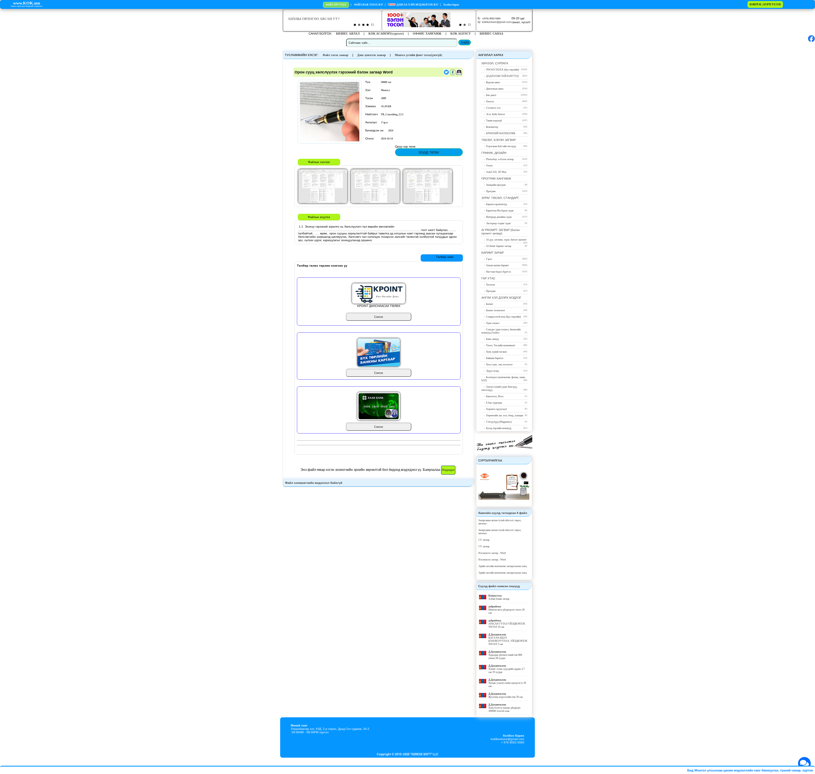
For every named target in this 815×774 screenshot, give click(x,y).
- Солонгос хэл (490, 107)
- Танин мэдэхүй (491, 120)
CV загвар (483, 539)
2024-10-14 (387, 138)
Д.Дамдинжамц (497, 634)
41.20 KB (386, 106)
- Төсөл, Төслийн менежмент (498, 345)
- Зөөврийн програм (493, 184)
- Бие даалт (488, 95)
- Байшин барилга (492, 358)
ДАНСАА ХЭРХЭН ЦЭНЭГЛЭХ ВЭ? (417, 4)
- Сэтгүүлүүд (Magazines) (496, 421)
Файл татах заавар (335, 55)
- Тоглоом (488, 284)
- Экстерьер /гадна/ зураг (496, 223)
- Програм (488, 191)
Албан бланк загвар (498, 598)
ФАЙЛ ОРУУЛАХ (336, 4)
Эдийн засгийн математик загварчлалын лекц (502, 566)
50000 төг (386, 82)
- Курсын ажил (490, 82)
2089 (383, 98)
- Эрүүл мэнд (490, 370)
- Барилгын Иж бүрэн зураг (497, 210)
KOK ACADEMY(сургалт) (386, 33)
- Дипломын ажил (492, 88)
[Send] (459, 74)
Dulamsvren (495, 595)
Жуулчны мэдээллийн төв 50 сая (505, 696)
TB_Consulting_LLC (392, 114)
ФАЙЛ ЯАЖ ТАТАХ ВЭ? (368, 4)
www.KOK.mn (26, 3)
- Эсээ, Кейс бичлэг (493, 114)
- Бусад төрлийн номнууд (496, 428)
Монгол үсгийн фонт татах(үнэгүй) (418, 55)
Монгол (385, 90)
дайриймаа (494, 606)
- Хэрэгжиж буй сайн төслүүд (498, 146)
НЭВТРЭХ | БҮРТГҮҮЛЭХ (765, 4)
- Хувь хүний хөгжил (494, 351)
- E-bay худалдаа (491, 402)
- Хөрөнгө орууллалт (494, 409)
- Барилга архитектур (494, 204)
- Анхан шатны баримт (495, 265)
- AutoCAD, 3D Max (493, 171)
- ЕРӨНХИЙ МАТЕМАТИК (498, 133)
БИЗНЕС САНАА (491, 33)
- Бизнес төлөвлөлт (493, 310)
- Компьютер (489, 126)
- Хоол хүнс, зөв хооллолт (497, 364)
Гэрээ (384, 122)
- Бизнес (487, 304)
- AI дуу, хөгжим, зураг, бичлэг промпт (503, 239)
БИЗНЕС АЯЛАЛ (348, 33)
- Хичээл (487, 101)
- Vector (487, 165)
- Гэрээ (486, 259)
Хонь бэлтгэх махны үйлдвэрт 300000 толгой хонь (504, 709)
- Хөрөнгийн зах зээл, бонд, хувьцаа (502, 415)
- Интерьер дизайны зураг (496, 216)
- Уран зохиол (490, 323)
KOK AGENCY (460, 33)
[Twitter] (446, 74)
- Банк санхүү (490, 339)
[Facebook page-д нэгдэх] (811, 41)
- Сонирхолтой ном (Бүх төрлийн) (501, 316)
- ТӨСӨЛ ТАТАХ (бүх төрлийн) (500, 69)
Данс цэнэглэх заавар (371, 55)
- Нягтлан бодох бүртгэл (496, 271)
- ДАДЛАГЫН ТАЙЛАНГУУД (500, 76)
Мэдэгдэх (448, 469)
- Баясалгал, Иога (492, 396)
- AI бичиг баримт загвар (496, 246)
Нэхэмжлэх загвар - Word (492, 553)
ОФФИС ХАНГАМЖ (427, 33)
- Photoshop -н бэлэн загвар (497, 159)
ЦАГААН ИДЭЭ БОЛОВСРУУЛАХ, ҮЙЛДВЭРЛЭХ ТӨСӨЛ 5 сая (507, 641)
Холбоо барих (451, 4)
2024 (390, 130)
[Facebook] (453, 74)
